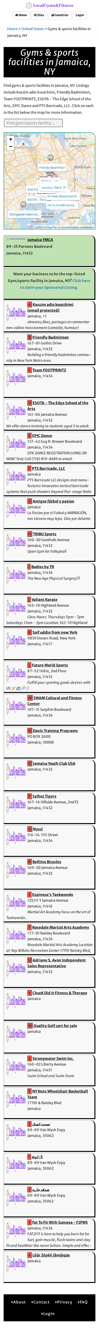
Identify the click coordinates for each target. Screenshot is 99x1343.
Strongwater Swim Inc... (24, 214)
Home (22, 15)
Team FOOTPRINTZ (49, 370)
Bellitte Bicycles (46, 862)
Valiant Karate (44, 599)
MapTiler (52, 227)
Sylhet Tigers (44, 796)
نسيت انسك (41, 1124)
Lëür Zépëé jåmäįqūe (51, 1255)
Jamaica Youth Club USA (54, 763)
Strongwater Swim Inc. (53, 1058)
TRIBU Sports (44, 534)
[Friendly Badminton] (51, 158)
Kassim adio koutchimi (53, 304)
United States (32, 29)
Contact (41, 1302)
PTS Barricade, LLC (48, 468)
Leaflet (38, 227)
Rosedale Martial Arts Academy (60, 927)
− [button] (10, 146)
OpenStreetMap (70, 227)
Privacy (64, 1302)
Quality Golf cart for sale (55, 1025)
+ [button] (10, 139)
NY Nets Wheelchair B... (63, 196)
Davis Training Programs (55, 730)
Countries (61, 15)
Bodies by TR (42, 566)
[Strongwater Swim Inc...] (23, 204)
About (19, 1302)
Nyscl (38, 829)
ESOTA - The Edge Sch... (44, 199)
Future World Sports (50, 665)
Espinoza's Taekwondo (52, 894)
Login (80, 15)
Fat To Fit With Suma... (62, 205)
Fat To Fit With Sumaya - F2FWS (60, 1222)
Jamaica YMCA (52, 187)
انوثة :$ (37, 1157)
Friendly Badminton (52, 167)
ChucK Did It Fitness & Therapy (59, 993)
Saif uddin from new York (54, 632)
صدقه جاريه (41, 1189)
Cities (40, 15)
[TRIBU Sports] (48, 171)
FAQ (84, 1302)
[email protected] (43, 310)
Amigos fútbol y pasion (53, 501)
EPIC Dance (42, 435)
